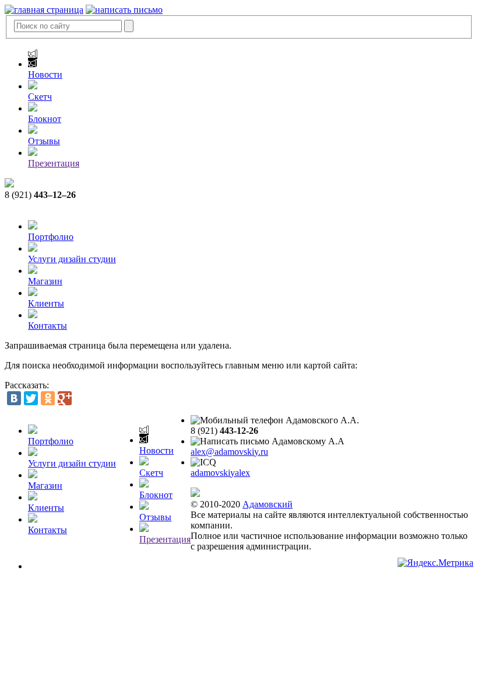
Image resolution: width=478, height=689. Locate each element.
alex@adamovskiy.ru (229, 452)
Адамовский (267, 504)
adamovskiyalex (220, 473)
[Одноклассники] (48, 398)
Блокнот (44, 119)
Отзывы (44, 141)
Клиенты (46, 303)
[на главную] (44, 10)
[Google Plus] (65, 398)
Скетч (40, 97)
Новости (45, 74)
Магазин (45, 281)
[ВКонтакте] (14, 398)
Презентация (53, 163)
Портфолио (50, 237)
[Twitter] (31, 398)
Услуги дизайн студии (72, 259)
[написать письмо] (124, 10)
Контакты (47, 325)
